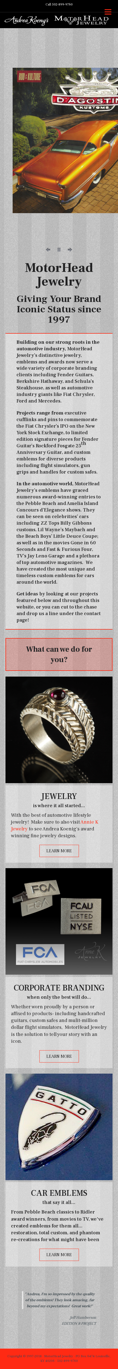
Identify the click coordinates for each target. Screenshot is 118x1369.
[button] (48, 249)
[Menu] (108, 11)
